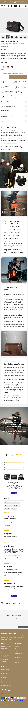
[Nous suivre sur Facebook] (2, 690)
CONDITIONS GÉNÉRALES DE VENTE (6, 685)
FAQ (16, 648)
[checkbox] (7, 509)
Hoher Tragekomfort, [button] (17, 557)
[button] (14, 460)
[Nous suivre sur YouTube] (9, 690)
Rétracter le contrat (23, 627)
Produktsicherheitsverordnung (6, 680)
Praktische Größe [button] (7, 525)
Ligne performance (5, 646)
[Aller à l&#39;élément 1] (3, 37)
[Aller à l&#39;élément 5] (21, 37)
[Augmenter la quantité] (7, 77)
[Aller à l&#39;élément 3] (12, 37)
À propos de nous (19, 651)
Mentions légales (5, 669)
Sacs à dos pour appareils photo (5, 656)
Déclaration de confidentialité (4, 672)
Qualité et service (19, 653)
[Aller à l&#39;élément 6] (25, 37)
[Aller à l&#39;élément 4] (16, 37)
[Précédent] (1, 2)
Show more (14, 595)
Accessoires (4, 661)
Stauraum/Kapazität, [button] (20, 524)
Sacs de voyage (4, 659)
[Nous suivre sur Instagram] (6, 690)
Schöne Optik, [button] (16, 522)
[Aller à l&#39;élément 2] (8, 37)
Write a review (14, 493)
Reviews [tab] (7, 499)
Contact (17, 646)
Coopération (18, 662)
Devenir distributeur (19, 660)
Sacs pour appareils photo (5, 651)
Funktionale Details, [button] (13, 524)
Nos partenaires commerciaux (19, 656)
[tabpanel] (14, 550)
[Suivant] (26, 2)
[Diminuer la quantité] (2, 77)
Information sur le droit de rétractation (6, 676)
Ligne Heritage (4, 648)
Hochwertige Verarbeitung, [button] (9, 522)
